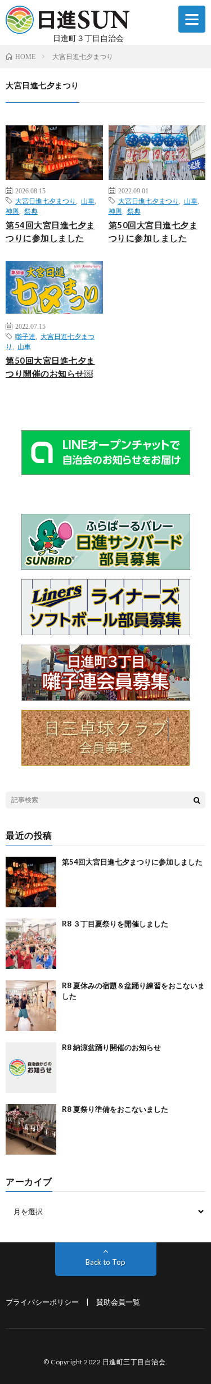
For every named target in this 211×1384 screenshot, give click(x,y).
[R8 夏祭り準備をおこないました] (31, 1129)
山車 (88, 200)
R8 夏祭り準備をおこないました (115, 1109)
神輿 (12, 210)
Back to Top (105, 1262)
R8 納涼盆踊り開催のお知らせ (111, 1047)
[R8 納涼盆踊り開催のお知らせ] (31, 1067)
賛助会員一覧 (118, 1301)
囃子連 (25, 336)
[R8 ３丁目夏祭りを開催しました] (31, 944)
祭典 (31, 210)
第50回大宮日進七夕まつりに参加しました (153, 231)
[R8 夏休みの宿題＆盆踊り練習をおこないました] (31, 1005)
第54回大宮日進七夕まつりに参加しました (50, 231)
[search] (196, 799)
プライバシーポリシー (42, 1301)
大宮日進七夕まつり (45, 200)
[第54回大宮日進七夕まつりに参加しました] (31, 882)
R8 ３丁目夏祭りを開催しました (115, 923)
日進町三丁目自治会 (134, 1362)
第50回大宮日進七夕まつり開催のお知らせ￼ (50, 366)
